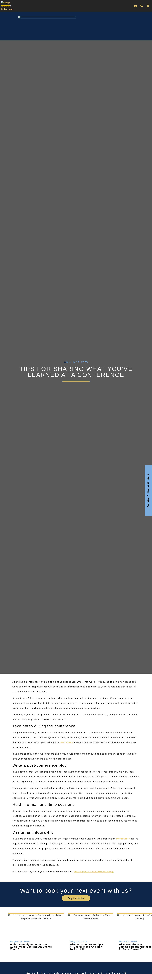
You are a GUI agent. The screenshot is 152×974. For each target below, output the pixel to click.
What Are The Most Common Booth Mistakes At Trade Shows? (135, 946)
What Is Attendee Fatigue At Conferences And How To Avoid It (86, 946)
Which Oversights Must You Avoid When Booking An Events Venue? (31, 946)
